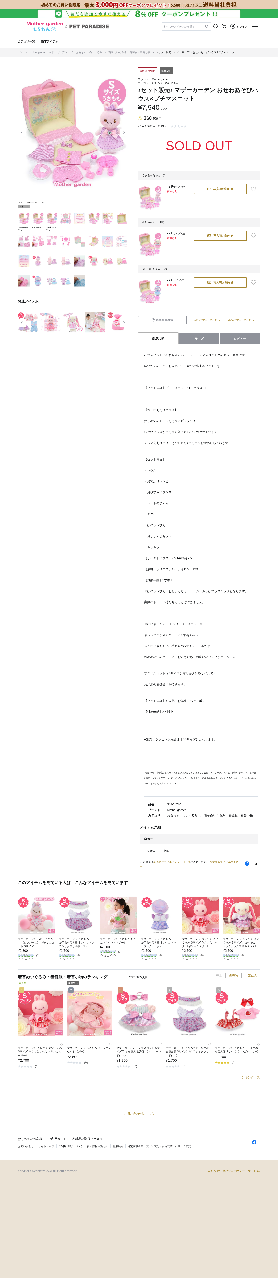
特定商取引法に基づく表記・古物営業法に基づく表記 (159, 1146)
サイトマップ (46, 1146)
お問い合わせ (26, 1146)
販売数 (233, 975)
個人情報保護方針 (97, 1146)
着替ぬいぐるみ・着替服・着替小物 (129, 52)
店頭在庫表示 (164, 320)
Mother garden (160, 79)
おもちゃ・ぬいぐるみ (89, 52)
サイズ (199, 338)
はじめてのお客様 (30, 1139)
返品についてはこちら (241, 319)
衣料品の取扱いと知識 (87, 1139)
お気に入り (252, 975)
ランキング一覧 (249, 1077)
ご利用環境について (70, 1146)
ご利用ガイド (57, 1139)
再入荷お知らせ (223, 189)
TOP (20, 52)
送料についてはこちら (207, 319)
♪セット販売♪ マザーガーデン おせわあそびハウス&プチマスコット (197, 52)
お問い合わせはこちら (139, 1113)
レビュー (240, 338)
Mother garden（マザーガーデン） (49, 52)
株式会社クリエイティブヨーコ (171, 861)
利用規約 (118, 1146)
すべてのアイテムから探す (179, 26)
